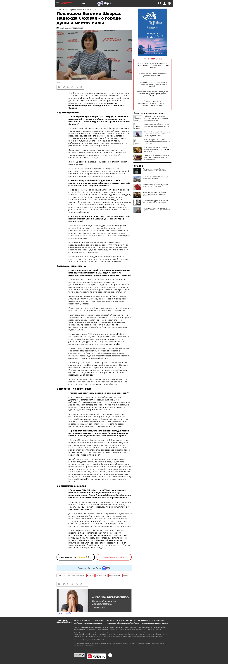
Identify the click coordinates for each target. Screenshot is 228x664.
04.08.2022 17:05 (62, 10)
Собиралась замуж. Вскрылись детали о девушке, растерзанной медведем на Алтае (156, 118)
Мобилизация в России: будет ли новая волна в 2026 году (155, 185)
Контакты (110, 621)
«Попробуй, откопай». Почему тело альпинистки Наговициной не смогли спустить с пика (157, 134)
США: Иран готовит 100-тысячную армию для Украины (155, 177)
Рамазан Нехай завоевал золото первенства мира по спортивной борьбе (152, 84)
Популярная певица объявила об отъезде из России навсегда (154, 170)
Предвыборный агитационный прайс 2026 (123, 623)
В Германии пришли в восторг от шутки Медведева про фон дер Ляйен (157, 209)
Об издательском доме (83, 621)
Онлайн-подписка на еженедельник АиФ (149, 621)
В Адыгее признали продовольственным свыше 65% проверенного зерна (152, 103)
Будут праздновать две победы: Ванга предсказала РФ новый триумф (155, 194)
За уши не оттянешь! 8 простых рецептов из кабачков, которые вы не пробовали (157, 149)
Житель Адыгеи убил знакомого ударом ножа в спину (152, 75)
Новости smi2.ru (64, 613)
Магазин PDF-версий (124, 621)
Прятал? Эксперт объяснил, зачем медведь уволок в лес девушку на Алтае (156, 126)
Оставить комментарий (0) (114, 557)
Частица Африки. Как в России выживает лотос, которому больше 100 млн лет (157, 141)
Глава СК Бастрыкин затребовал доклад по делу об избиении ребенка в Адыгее (152, 65)
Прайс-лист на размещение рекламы (88, 623)
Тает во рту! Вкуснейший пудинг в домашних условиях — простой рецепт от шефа (156, 157)
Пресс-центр (99, 621)
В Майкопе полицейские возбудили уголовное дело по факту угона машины (153, 94)
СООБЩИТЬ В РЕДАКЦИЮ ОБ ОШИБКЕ (155, 623)
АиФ (58, 82)
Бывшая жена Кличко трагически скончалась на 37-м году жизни (155, 201)
